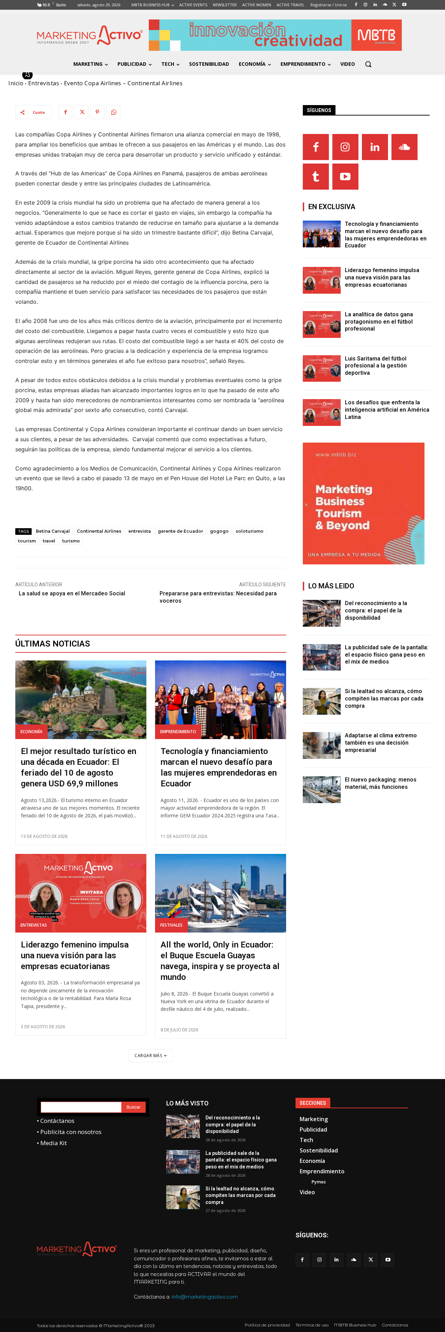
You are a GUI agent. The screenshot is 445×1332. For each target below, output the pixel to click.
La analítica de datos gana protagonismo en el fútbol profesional (379, 321)
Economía (31, 732)
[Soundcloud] (404, 147)
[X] (81, 112)
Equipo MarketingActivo (72, 75)
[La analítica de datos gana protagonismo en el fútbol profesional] (322, 324)
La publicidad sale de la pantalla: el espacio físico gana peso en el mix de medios (386, 654)
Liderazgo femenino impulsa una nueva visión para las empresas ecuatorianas (75, 955)
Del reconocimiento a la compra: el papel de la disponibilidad (376, 610)
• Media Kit (52, 1143)
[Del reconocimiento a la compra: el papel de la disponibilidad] (322, 613)
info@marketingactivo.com (205, 1297)
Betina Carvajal (53, 531)
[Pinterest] (97, 112)
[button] (368, 64)
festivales (171, 925)
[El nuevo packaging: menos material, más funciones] (322, 789)
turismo (71, 541)
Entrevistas (34, 925)
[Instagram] (345, 147)
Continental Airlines (99, 531)
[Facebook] (65, 112)
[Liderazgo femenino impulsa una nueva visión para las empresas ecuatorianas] (80, 893)
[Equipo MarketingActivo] (28, 75)
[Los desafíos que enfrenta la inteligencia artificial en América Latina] (322, 412)
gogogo (219, 531)
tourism (27, 541)
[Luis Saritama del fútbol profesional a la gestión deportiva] (322, 368)
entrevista (139, 531)
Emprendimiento (178, 732)
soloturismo (250, 531)
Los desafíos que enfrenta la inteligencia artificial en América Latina (387, 409)
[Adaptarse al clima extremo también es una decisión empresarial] (322, 745)
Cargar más (148, 1056)
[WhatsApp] (113, 112)
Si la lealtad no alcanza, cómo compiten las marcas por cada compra (384, 698)
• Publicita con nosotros (69, 1132)
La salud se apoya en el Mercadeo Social (72, 593)
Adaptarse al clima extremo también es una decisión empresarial (381, 742)
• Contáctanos (55, 1121)
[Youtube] (345, 177)
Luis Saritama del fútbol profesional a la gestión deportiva (376, 365)
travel (49, 541)
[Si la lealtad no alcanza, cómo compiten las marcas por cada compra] (322, 701)
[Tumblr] (316, 177)
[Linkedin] (375, 147)
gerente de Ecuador (180, 531)
